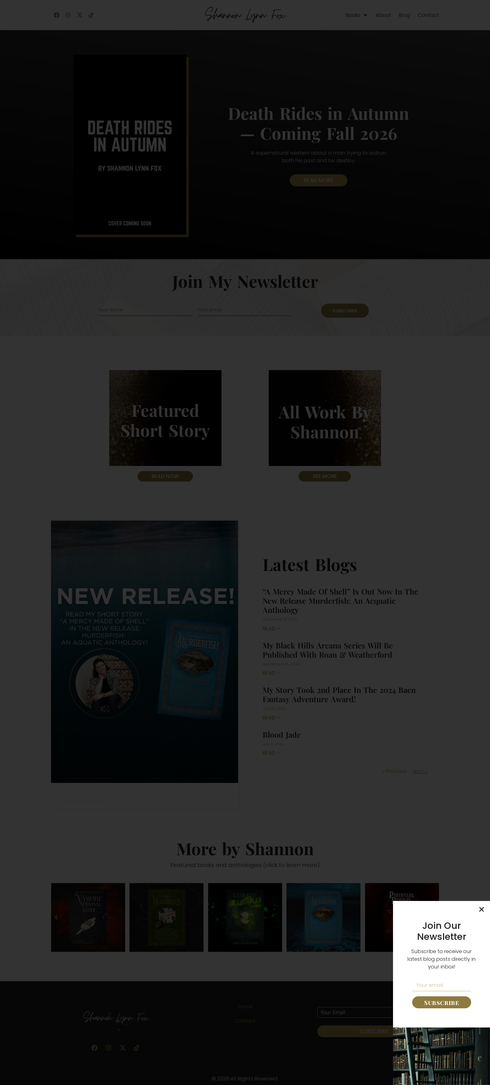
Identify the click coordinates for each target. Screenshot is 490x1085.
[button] (481, 909)
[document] (245, 542)
